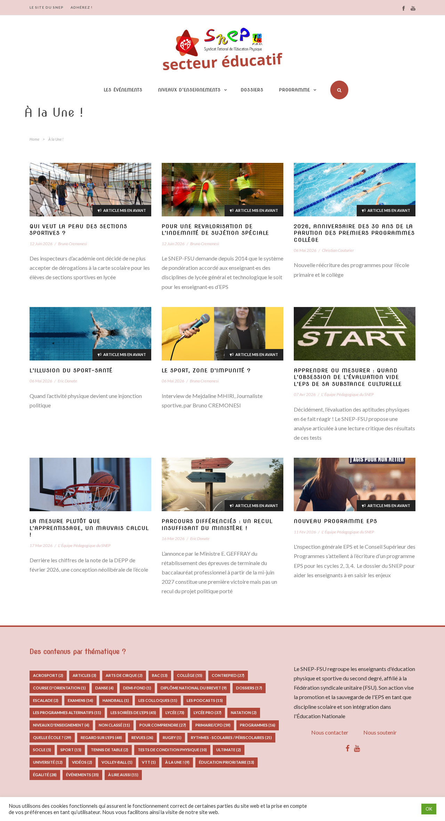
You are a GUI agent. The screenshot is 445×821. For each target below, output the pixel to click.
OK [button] (429, 809)
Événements (82, 774)
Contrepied (228, 675)
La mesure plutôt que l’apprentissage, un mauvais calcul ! (89, 528)
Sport (70, 749)
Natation (244, 712)
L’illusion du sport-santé (71, 370)
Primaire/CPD (212, 725)
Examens (80, 700)
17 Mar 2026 (41, 545)
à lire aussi (123, 774)
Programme (294, 89)
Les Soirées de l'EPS (133, 712)
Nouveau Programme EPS (335, 521)
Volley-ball (117, 762)
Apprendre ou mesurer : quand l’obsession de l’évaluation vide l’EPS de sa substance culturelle (348, 377)
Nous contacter (329, 732)
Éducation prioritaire (226, 762)
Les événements (123, 89)
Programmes (257, 725)
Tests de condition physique (172, 749)
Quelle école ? (52, 737)
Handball (116, 700)
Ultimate (228, 749)
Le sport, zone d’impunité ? (206, 370)
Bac (160, 675)
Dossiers (252, 89)
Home (34, 139)
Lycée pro (207, 712)
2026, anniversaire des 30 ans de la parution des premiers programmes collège (354, 233)
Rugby (172, 737)
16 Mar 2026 (173, 538)
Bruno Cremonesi (72, 243)
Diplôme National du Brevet (194, 688)
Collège (189, 675)
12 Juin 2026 (41, 243)
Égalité (45, 774)
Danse (104, 688)
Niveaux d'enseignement (61, 725)
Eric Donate (67, 380)
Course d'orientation (59, 688)
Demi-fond (137, 688)
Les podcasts (205, 700)
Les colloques (157, 700)
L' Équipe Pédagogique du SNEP (347, 394)
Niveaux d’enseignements (189, 89)
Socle (42, 749)
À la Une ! (177, 762)
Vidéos (82, 762)
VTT (149, 762)
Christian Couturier (338, 250)
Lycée (174, 712)
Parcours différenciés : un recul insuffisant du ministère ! (217, 524)
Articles (84, 675)
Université (48, 762)
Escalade (45, 700)
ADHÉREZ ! (81, 7)
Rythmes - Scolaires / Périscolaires (231, 737)
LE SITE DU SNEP (47, 7)
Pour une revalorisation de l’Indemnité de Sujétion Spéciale (215, 230)
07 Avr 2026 (305, 394)
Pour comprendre (162, 725)
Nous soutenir (380, 732)
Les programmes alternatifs (67, 712)
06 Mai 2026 (305, 250)
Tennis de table (109, 749)
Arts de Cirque (124, 675)
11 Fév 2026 (305, 531)
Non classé (114, 725)
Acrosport (48, 675)
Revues (142, 737)
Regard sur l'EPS (101, 737)
